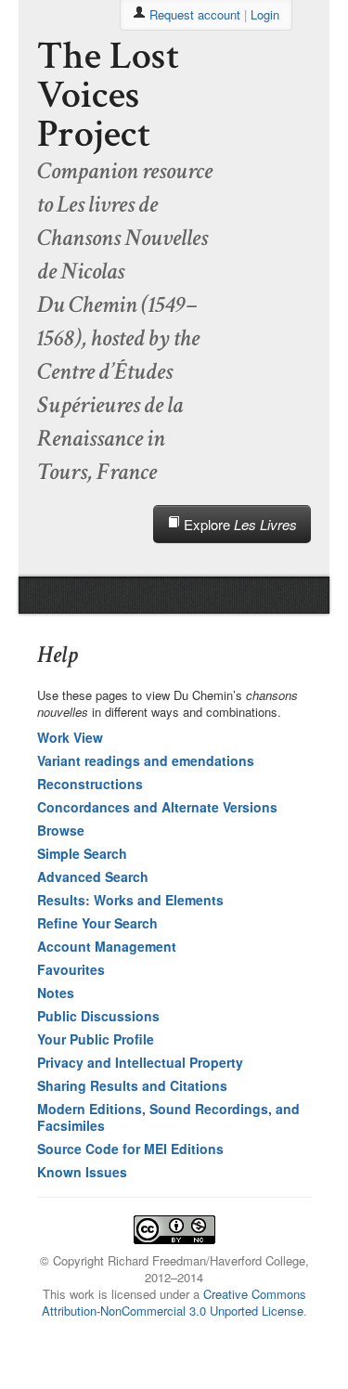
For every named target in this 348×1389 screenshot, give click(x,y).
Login (265, 14)
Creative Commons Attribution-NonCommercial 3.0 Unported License (174, 1302)
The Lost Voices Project (108, 95)
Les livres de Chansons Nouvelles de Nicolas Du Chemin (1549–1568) (122, 271)
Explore (238, 524)
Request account (194, 14)
